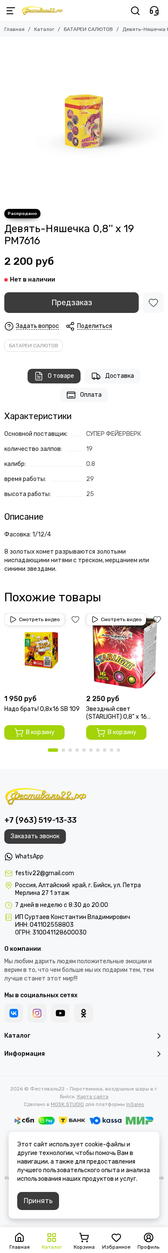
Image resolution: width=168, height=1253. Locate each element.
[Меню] (11, 10)
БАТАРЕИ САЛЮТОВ (88, 29)
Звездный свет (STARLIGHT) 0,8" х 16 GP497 (116, 713)
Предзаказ (71, 302)
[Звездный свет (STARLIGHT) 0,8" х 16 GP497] (125, 651)
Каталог (44, 29)
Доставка (119, 376)
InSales (135, 1104)
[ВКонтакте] (13, 1013)
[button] (53, 750)
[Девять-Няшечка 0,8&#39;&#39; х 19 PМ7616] (84, 120)
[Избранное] (153, 302)
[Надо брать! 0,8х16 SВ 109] (43, 651)
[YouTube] (60, 1013)
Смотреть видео (39, 619)
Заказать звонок (35, 836)
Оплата (91, 394)
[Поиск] (135, 10)
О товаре (61, 376)
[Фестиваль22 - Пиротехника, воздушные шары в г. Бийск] (42, 11)
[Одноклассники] (83, 1013)
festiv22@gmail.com (44, 873)
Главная (14, 29)
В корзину (40, 732)
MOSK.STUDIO (67, 1104)
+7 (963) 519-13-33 (40, 820)
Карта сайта (93, 1097)
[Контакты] (154, 10)
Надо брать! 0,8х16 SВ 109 (42, 709)
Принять (38, 1201)
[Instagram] (37, 1013)
